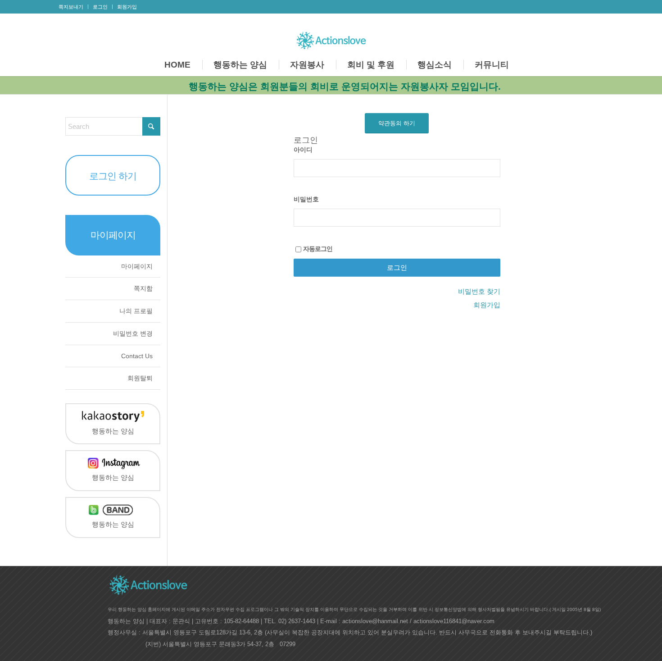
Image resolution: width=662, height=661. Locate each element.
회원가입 (127, 6)
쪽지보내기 (71, 6)
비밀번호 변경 (133, 333)
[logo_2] (331, 39)
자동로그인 (317, 249)
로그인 (100, 6)
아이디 (303, 149)
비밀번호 (306, 199)
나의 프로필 (136, 311)
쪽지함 (143, 288)
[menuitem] (73, 7)
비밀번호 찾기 (479, 291)
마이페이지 (137, 266)
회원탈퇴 (140, 378)
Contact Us (137, 356)
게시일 (559, 609)
